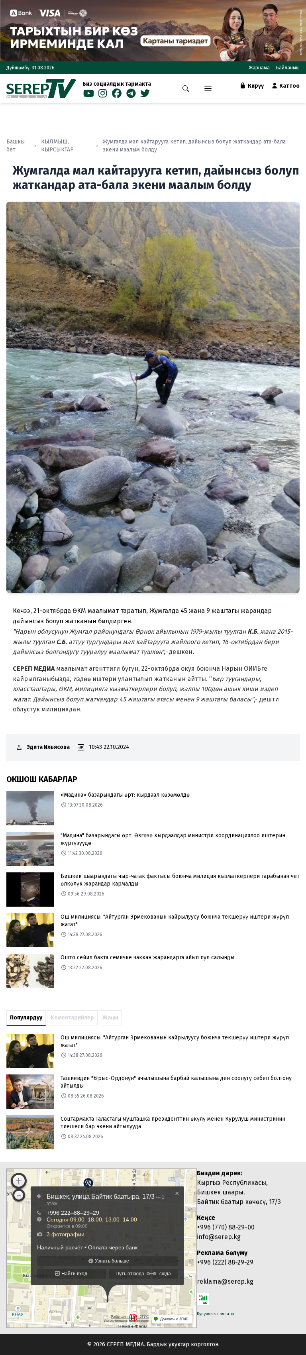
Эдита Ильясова (48, 747)
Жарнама (259, 68)
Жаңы (110, 1017)
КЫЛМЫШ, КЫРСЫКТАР (57, 145)
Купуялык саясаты (215, 1313)
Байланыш (288, 68)
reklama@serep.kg (225, 1281)
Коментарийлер (72, 1017)
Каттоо (289, 85)
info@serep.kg (219, 1237)
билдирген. (116, 621)
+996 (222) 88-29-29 (225, 1262)
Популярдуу (26, 1017)
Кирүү (255, 85)
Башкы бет (15, 145)
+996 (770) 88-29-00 (226, 1227)
